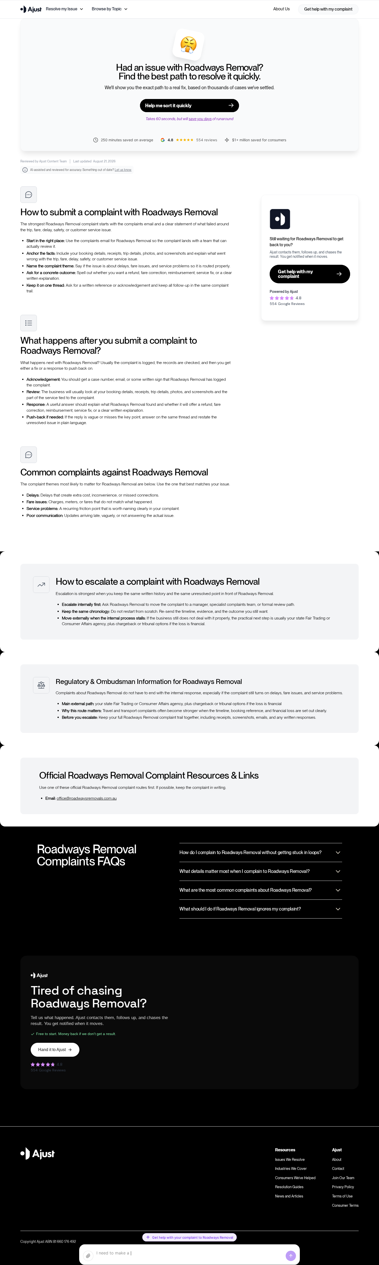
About (336, 1159)
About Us (281, 8)
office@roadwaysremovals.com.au (87, 798)
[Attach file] (88, 1256)
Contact (338, 1169)
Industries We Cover (291, 1169)
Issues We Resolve (290, 1159)
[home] (31, 9)
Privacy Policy (343, 1187)
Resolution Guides (289, 1187)
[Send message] (291, 1256)
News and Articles (289, 1196)
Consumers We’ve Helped (295, 1178)
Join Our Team (343, 1178)
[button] (65, 9)
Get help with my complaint (328, 9)
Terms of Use (342, 1196)
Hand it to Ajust (52, 1049)
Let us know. (123, 170)
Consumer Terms (345, 1205)
